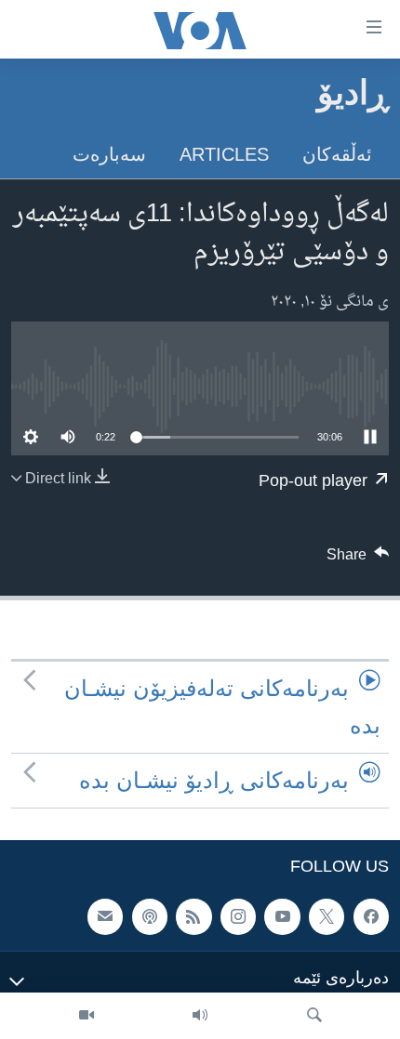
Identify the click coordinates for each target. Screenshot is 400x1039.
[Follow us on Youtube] (282, 917)
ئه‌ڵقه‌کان (337, 154)
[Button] (358, 559)
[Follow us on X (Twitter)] (326, 917)
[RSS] (193, 917)
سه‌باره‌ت (109, 154)
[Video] (86, 1016)
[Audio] (200, 1016)
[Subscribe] (105, 917)
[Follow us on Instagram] (238, 917)
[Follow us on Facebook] (371, 917)
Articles (224, 154)
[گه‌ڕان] (314, 1016)
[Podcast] (149, 917)
